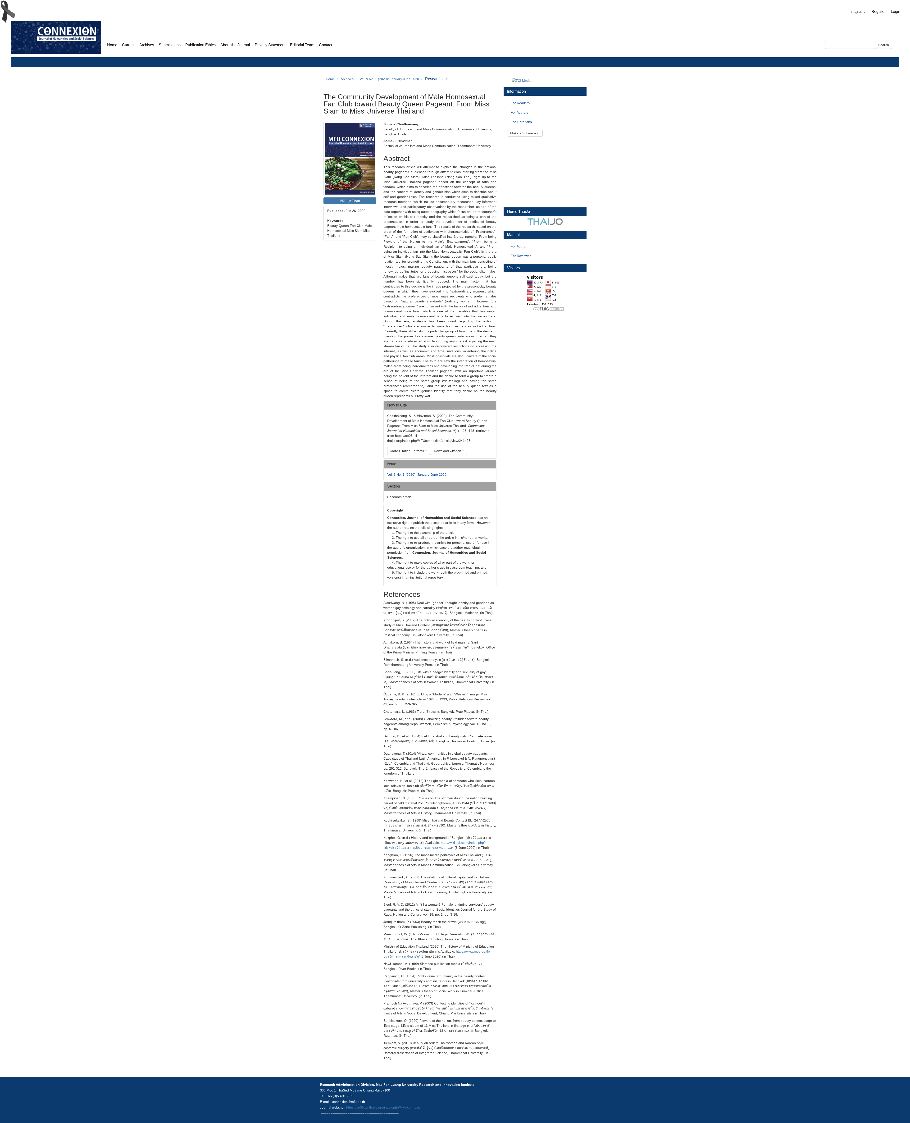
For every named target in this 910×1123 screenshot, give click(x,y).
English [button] (857, 12)
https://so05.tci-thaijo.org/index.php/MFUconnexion (384, 1107)
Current (128, 45)
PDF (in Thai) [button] (350, 201)
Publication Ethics (200, 45)
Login (895, 11)
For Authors (519, 112)
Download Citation (448, 451)
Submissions (170, 45)
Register (878, 11)
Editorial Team (302, 45)
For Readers (520, 103)
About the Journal (235, 45)
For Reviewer (521, 256)
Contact (325, 45)
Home (112, 45)
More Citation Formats (407, 451)
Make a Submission (525, 133)
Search (883, 45)
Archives (146, 45)
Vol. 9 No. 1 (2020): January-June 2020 (389, 79)
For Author (519, 246)
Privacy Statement (270, 45)
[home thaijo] (545, 221)
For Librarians (521, 122)
